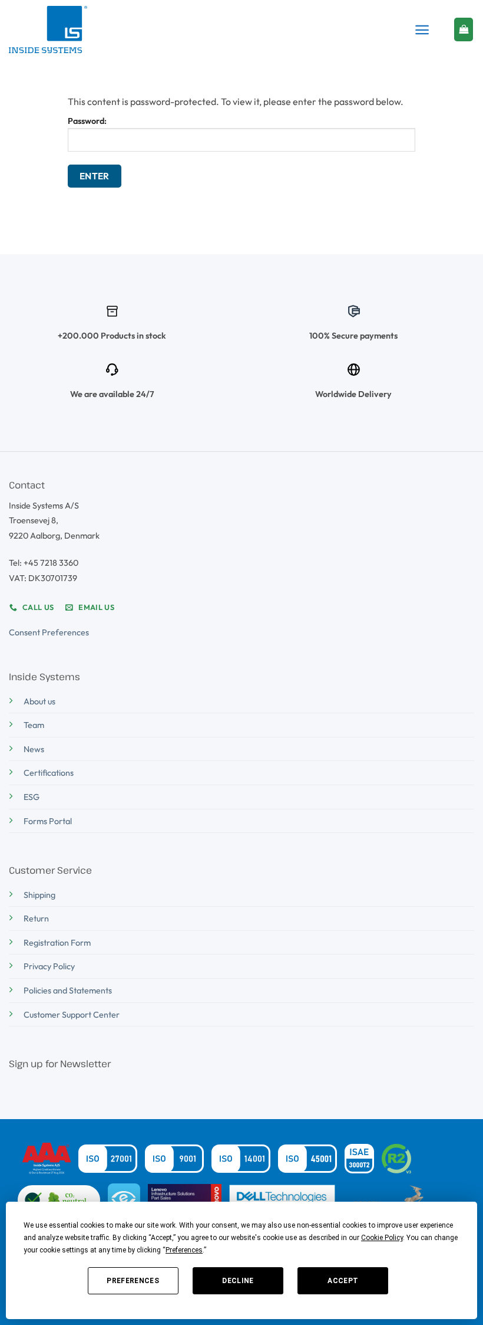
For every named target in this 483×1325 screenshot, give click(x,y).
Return (36, 918)
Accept (342, 1281)
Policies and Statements (68, 990)
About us (39, 701)
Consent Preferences (49, 632)
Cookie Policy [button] (382, 1238)
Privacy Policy (49, 966)
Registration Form (57, 942)
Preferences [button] (184, 1250)
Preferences (133, 1281)
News (34, 749)
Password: (87, 121)
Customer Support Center (72, 1014)
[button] (422, 29)
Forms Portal (48, 821)
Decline (238, 1281)
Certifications (49, 773)
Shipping (39, 895)
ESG (31, 797)
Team (34, 725)
